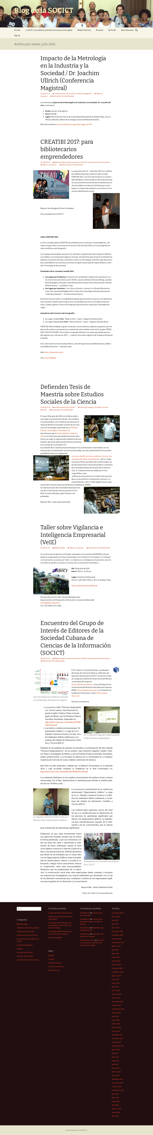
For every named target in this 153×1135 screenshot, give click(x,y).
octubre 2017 (116, 1042)
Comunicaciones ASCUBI (25, 931)
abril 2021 (115, 924)
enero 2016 (116, 1112)
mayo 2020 (115, 957)
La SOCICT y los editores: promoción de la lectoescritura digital (49, 30)
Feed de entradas (54, 963)
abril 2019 (115, 987)
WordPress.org (53, 970)
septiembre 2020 (118, 942)
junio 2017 (115, 1057)
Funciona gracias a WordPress (76, 1130)
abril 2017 (115, 1064)
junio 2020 (115, 953)
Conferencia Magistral (84, 93)
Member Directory (84, 30)
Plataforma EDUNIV (55, 938)
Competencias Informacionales (28, 928)
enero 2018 (116, 1031)
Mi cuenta (99, 30)
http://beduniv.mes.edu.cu (87, 690)
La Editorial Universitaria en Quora (60, 913)
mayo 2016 (115, 1101)
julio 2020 (115, 950)
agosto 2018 (116, 1013)
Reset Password (127, 30)
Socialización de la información (99, 162)
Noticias (19, 949)
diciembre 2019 (117, 968)
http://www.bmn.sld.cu (54, 352)
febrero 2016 (116, 1109)
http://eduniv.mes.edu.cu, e (82, 684)
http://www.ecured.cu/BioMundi (84, 585)
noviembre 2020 (117, 935)
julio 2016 (115, 1094)
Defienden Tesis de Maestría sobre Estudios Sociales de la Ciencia (72, 394)
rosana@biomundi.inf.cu (50, 603)
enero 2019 (116, 998)
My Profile (112, 30)
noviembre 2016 (117, 1083)
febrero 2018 (116, 1027)
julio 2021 (115, 920)
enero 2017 (116, 1075)
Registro (51, 955)
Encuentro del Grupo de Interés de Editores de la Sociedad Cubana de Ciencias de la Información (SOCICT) (75, 638)
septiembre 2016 (118, 1090)
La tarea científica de (80, 456)
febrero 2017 (116, 1072)
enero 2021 (116, 928)
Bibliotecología (59, 162)
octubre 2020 (116, 939)
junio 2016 (115, 1098)
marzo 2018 (116, 1024)
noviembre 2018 (117, 1001)
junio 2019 (115, 979)
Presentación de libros (25, 952)
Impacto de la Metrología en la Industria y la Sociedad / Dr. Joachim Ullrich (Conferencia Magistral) (73, 73)
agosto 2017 (116, 1049)
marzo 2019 (116, 990)
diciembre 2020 (117, 931)
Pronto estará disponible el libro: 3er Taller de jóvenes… (91, 921)
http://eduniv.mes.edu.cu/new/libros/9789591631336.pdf (64, 772)
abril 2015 (115, 1116)
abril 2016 (115, 1105)
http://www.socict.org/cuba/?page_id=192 (74, 124)
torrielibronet (85, 913)
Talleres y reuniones (49, 165)
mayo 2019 (115, 983)
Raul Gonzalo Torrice (87, 940)
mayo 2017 (115, 1061)
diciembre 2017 (117, 1035)
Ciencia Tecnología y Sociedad (90, 407)
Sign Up (17, 35)
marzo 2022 (116, 916)
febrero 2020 (116, 964)
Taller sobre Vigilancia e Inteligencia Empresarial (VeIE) (73, 535)
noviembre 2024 (117, 913)
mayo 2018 (115, 1020)
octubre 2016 (116, 1086)
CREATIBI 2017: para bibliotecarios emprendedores (66, 149)
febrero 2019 (116, 994)
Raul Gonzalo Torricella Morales (63, 96)
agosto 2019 (116, 976)
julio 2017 (115, 1053)
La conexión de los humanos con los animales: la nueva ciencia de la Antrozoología (59, 925)
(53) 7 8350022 (50, 358)
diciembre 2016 (117, 1079)
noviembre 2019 (117, 972)
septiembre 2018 (118, 1009)
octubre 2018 (116, 1005)
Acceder (17, 30)
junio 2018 (115, 1016)
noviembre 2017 (117, 1038)
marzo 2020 (116, 961)
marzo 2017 (116, 1068)
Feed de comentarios (56, 966)
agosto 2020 (116, 946)
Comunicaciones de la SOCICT (64, 93)
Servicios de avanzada (25, 956)
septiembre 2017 (118, 1046)
